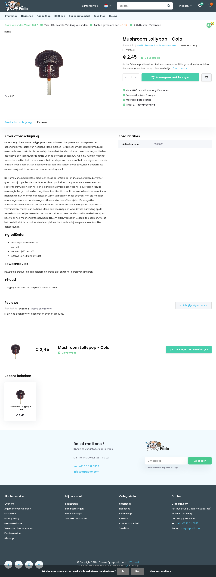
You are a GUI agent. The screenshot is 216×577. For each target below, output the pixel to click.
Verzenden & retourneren (18, 528)
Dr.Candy (192, 45)
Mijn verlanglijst (73, 513)
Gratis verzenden (21, 25)
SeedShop (99, 16)
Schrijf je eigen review (194, 305)
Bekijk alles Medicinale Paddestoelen (157, 45)
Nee (137, 571)
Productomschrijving (18, 122)
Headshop (27, 16)
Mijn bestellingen (74, 508)
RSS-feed (134, 562)
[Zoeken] (169, 6)
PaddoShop (44, 16)
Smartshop (11, 16)
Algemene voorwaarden (17, 508)
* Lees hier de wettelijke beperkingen (162, 467)
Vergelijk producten (76, 518)
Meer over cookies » (160, 571)
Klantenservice (90, 5)
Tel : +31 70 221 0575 (86, 466)
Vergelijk (130, 50)
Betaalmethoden (13, 523)
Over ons (9, 503)
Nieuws (113, 16)
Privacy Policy (11, 518)
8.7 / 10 (123, 25)
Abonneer (200, 460)
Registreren (71, 503)
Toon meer (179, 68)
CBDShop (59, 16)
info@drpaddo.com (86, 472)
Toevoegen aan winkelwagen (172, 77)
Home (7, 31)
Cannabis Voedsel (79, 16)
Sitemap (9, 538)
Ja (123, 571)
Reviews (42, 122)
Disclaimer (10, 513)
